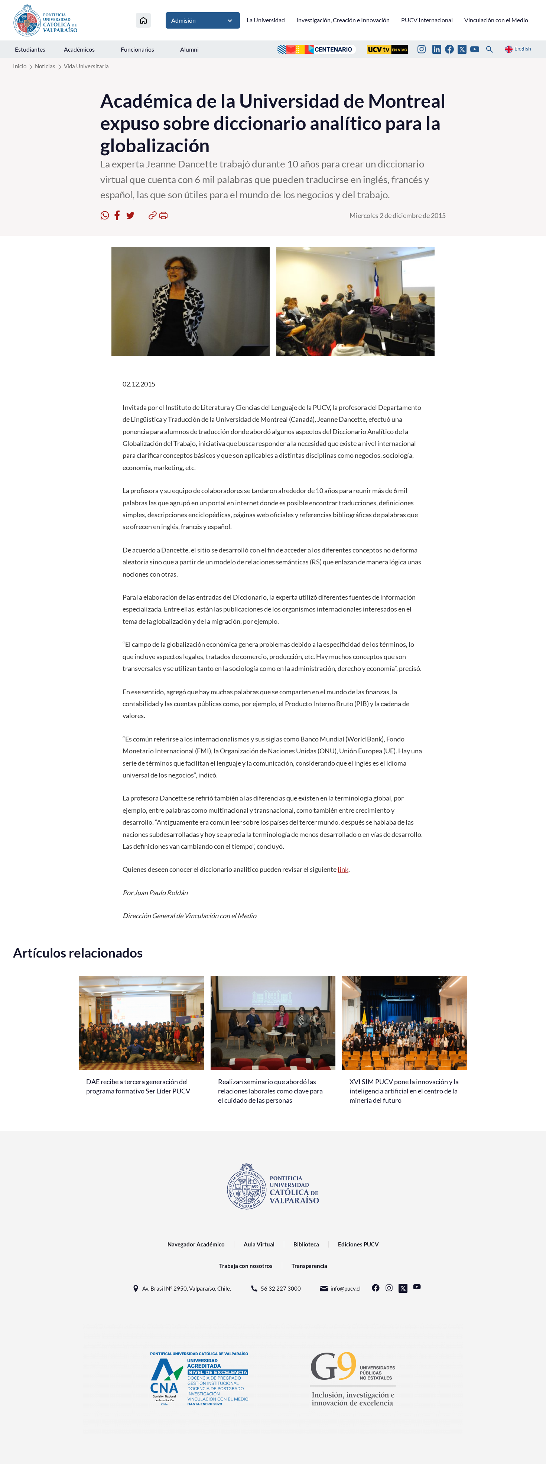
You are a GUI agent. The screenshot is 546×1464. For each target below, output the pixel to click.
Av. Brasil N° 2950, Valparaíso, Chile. (186, 1288)
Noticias (45, 66)
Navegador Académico (196, 1244)
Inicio (19, 66)
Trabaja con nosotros (246, 1265)
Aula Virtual (259, 1244)
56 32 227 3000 (281, 1288)
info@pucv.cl (346, 1288)
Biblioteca (306, 1244)
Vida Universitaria (86, 66)
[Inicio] (143, 20)
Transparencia (309, 1265)
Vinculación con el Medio (496, 19)
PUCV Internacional (427, 19)
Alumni (189, 49)
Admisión (183, 20)
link (343, 869)
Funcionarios (137, 49)
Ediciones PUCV (358, 1244)
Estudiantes (30, 49)
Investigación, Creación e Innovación (343, 19)
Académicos (79, 49)
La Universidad (266, 19)
